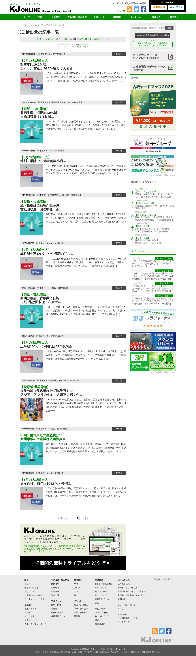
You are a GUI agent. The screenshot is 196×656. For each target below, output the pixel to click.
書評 (97, 620)
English (157, 579)
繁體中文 (168, 579)
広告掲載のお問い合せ (163, 175)
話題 (40, 17)
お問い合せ (123, 599)
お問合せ (174, 17)
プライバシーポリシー (128, 605)
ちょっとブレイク (103, 616)
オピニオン (100, 609)
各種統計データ (101, 39)
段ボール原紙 (66, 380)
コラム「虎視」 (102, 612)
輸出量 (73, 39)
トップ (27, 17)
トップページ (26, 25)
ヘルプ (119, 11)
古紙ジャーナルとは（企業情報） (133, 591)
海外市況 (55, 595)
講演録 (77, 616)
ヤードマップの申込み (128, 587)
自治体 (27, 612)
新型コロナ (29, 591)
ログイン (177, 7)
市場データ (99, 17)
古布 (63, 102)
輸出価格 (55, 587)
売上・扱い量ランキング (35, 624)
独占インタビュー (82, 605)
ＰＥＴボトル (101, 587)
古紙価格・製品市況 (77, 17)
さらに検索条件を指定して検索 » (153, 35)
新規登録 (160, 7)
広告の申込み (124, 584)
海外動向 (117, 17)
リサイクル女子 (81, 609)
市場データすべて (45, 39)
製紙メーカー (30, 609)
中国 (76, 584)
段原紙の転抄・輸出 (33, 595)
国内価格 (55, 584)
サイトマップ (124, 622)
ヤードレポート (31, 616)
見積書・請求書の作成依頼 (130, 595)
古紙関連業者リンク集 (128, 618)
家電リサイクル (102, 599)
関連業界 (156, 17)
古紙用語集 (123, 614)
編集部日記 (100, 624)
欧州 (76, 595)
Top (188, 643)
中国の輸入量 (85, 39)
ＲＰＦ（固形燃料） (104, 584)
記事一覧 (39, 25)
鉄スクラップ (101, 595)
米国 (76, 591)
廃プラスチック (102, 591)
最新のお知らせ (31, 587)
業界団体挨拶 (80, 612)
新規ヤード (29, 620)
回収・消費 (61, 39)
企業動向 (56, 17)
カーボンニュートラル (34, 599)
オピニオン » (137, 251)
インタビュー (136, 17)
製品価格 (55, 591)
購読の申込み (124, 580)
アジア (56, 54)
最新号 (27, 584)
